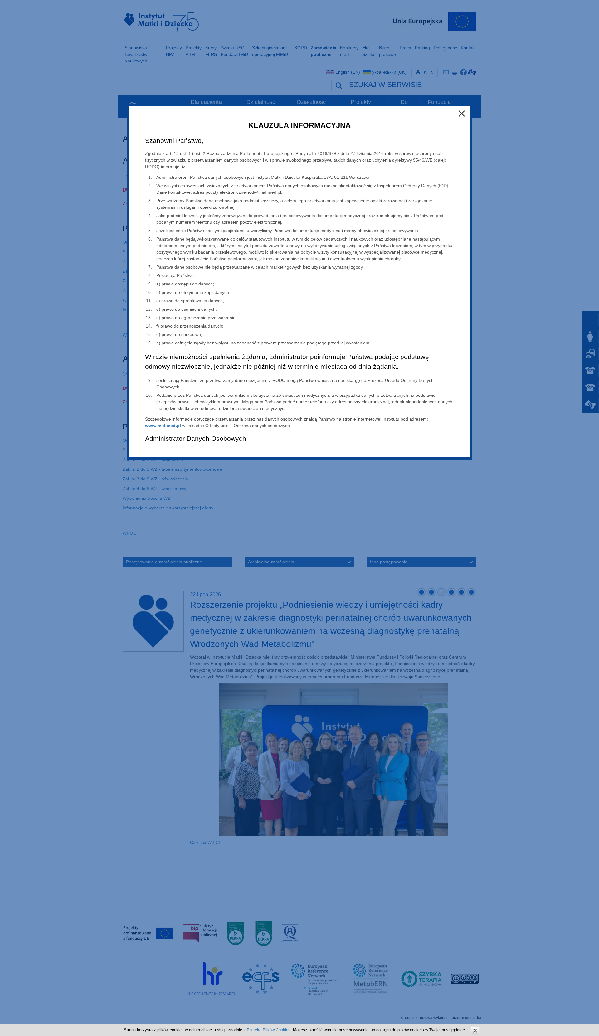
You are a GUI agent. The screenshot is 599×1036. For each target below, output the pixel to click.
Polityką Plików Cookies (268, 1030)
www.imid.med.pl (163, 425)
